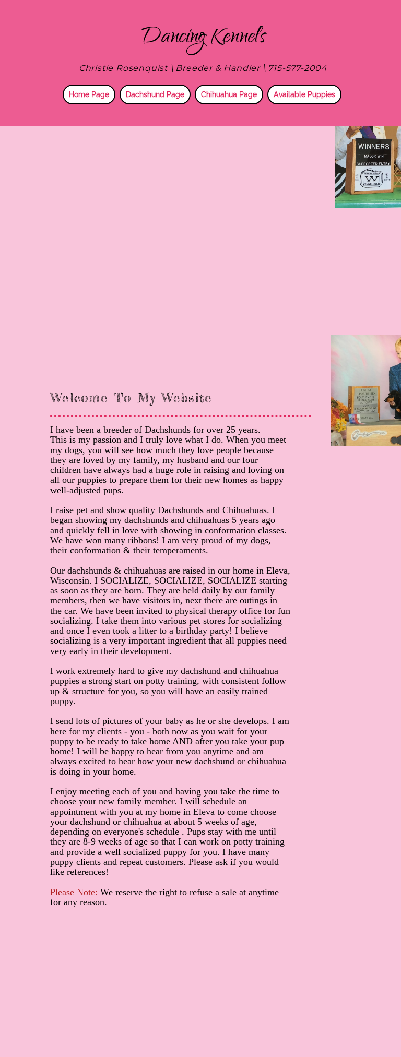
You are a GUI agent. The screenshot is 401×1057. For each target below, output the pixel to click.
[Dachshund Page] (154, 102)
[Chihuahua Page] (227, 102)
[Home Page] (87, 102)
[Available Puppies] (303, 102)
